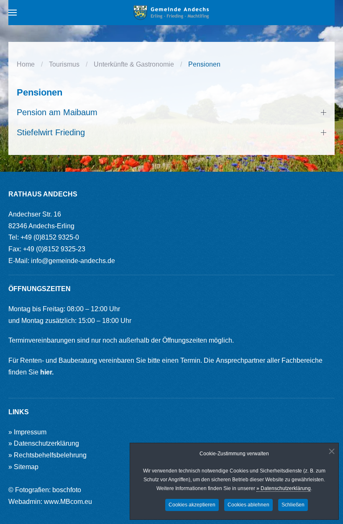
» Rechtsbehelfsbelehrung (47, 455)
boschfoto (66, 489)
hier (46, 372)
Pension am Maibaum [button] (57, 112)
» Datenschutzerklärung (283, 488)
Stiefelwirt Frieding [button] (51, 132)
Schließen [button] (293, 505)
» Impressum (27, 432)
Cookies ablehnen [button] (248, 505)
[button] (12, 12)
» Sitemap (23, 466)
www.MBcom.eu (68, 501)
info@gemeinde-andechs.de (73, 260)
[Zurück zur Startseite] (171, 12)
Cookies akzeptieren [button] (192, 505)
